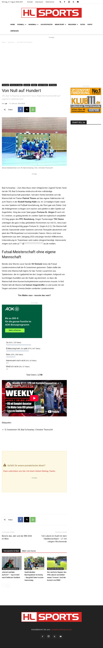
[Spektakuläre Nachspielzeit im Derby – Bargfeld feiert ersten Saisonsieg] (34, 563)
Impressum (39, 2)
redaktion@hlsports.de (61, 629)
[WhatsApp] (33, 109)
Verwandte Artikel (11, 551)
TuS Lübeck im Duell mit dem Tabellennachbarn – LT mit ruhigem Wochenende (54, 539)
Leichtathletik (46, 24)
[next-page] (8, 585)
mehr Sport (59, 24)
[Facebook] (64, 2)
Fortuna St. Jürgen (16, 85)
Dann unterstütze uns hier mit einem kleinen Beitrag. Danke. (29, 471)
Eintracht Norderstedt (55, 569)
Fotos (82, 24)
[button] (60, 2)
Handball (32, 24)
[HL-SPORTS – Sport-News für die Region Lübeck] (51, 13)
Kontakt (30, 2)
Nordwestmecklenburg (10, 569)
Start (3, 42)
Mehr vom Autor (29, 551)
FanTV (89, 24)
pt (6, 103)
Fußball (20, 24)
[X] (73, 2)
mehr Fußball (43, 85)
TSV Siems (52, 85)
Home (12, 24)
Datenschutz (50, 2)
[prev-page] (3, 585)
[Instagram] (69, 2)
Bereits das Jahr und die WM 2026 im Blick (17, 537)
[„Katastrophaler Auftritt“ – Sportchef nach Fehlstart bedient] (12, 563)
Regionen (72, 24)
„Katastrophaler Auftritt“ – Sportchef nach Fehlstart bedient (11, 574)
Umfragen (14, 31)
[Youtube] (78, 2)
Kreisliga (5, 85)
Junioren (11, 42)
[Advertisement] (51, 64)
